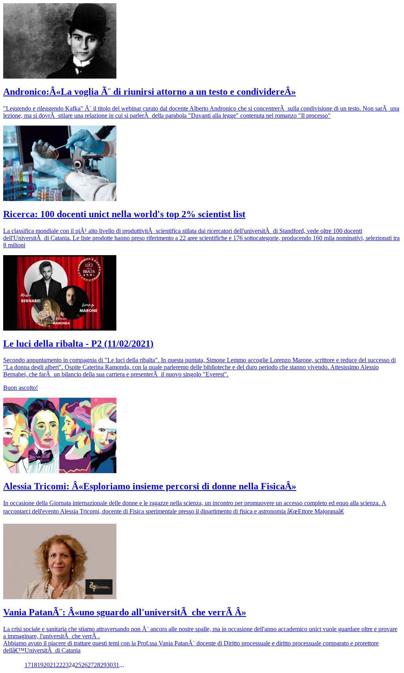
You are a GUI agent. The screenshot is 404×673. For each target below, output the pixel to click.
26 (84, 665)
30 (110, 665)
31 (116, 665)
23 (65, 665)
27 (91, 665)
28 (97, 665)
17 (27, 665)
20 (46, 665)
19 (40, 665)
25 (78, 665)
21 (53, 665)
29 (103, 665)
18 (34, 665)
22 (59, 665)
